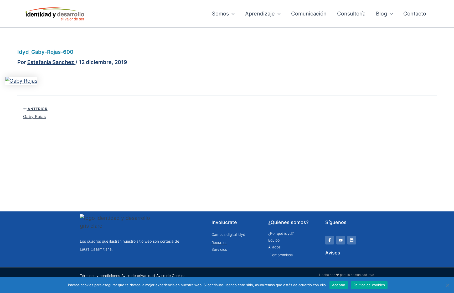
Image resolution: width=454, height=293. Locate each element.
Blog (381, 13)
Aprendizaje (260, 13)
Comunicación (309, 13)
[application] (232, 14)
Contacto (414, 13)
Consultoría (351, 13)
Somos (220, 13)
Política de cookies (369, 285)
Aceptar (338, 285)
